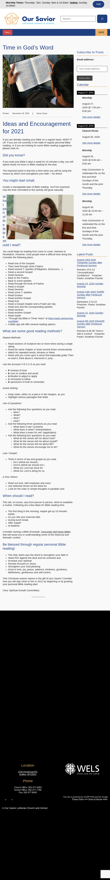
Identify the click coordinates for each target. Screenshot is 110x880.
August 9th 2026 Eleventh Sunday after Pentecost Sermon (90, 324)
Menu (7, 32)
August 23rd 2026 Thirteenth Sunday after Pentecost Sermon (89, 262)
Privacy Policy (78, 799)
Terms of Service (95, 799)
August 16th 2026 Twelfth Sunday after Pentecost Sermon (90, 295)
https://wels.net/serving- (61, 318)
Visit (98, 4)
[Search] (102, 19)
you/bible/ (13, 321)
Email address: (85, 59)
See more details (91, 117)
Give (101, 32)
